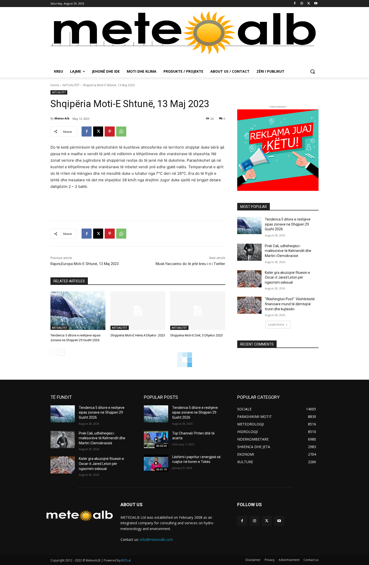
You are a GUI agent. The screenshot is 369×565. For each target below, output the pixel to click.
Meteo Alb (61, 118)
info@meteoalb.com (156, 539)
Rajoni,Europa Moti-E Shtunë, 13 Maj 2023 (84, 264)
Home (54, 85)
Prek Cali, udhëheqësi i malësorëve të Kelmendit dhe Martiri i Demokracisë (288, 251)
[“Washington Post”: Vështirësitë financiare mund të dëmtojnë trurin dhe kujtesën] (249, 305)
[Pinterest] (110, 131)
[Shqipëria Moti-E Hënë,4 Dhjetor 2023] (137, 310)
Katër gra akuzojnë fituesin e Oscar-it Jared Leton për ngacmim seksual (287, 277)
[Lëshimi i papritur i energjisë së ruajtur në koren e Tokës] (156, 463)
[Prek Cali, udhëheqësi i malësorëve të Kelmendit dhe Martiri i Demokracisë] (249, 252)
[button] (312, 71)
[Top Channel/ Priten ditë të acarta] (156, 439)
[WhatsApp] (121, 131)
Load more (276, 324)
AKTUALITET (71, 85)
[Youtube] (316, 4)
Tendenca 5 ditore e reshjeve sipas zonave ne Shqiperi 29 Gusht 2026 (288, 224)
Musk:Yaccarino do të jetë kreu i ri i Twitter (190, 264)
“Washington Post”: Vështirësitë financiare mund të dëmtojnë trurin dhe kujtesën (290, 304)
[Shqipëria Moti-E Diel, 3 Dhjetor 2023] (197, 310)
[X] (309, 4)
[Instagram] (302, 4)
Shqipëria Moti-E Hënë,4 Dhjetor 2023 (137, 335)
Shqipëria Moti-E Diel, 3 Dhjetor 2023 (196, 335)
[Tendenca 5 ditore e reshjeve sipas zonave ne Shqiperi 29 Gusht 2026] (77, 310)
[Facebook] (295, 4)
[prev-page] (53, 352)
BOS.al (126, 560)
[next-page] (61, 352)
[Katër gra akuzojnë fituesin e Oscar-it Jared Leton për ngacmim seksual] (249, 278)
